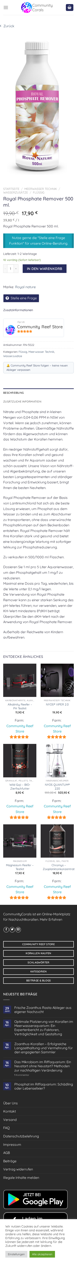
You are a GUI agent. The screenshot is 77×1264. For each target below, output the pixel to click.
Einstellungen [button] (16, 1254)
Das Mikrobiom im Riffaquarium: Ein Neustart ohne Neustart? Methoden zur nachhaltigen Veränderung (42, 1066)
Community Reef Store (40, 326)
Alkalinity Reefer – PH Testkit (20, 706)
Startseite (11, 189)
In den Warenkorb (44, 268)
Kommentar (21, 1075)
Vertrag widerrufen (18, 1169)
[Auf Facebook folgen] (6, 929)
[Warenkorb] (70, 7)
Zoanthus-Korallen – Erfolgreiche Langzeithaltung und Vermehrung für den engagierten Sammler (43, 1048)
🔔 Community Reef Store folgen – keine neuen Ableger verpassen (37, 367)
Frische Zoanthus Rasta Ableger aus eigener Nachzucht (42, 1010)
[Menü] (5, 7)
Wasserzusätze (15, 192)
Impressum (12, 1144)
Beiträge (9, 1161)
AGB (6, 1152)
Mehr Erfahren (51, 919)
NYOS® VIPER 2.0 (57, 704)
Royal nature (25, 287)
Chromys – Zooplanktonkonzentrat (59, 867)
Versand (10, 1119)
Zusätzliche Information (22, 401)
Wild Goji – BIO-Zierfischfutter (19, 786)
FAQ (6, 1128)
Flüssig (38, 192)
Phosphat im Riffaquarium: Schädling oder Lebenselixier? (43, 1086)
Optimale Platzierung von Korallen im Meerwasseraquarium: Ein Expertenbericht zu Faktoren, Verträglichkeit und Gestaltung (43, 1028)
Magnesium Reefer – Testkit (20, 867)
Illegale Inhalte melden (21, 1177)
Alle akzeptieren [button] (42, 1254)
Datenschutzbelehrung (21, 1136)
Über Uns (10, 1103)
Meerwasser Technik (40, 189)
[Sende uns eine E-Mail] (18, 929)
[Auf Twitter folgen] (12, 929)
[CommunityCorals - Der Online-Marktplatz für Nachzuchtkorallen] (37, 7)
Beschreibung (13, 392)
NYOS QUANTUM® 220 (57, 786)
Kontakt (9, 1111)
